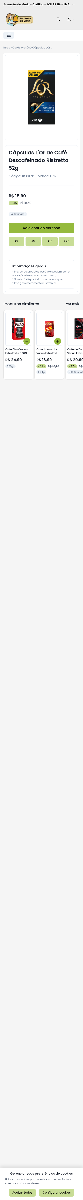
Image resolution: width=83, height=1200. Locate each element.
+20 (66, 241)
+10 (49, 241)
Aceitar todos (22, 1192)
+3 (16, 241)
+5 (33, 241)
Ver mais (73, 304)
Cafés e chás (21, 47)
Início (6, 47)
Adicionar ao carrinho (41, 228)
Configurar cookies (57, 1192)
